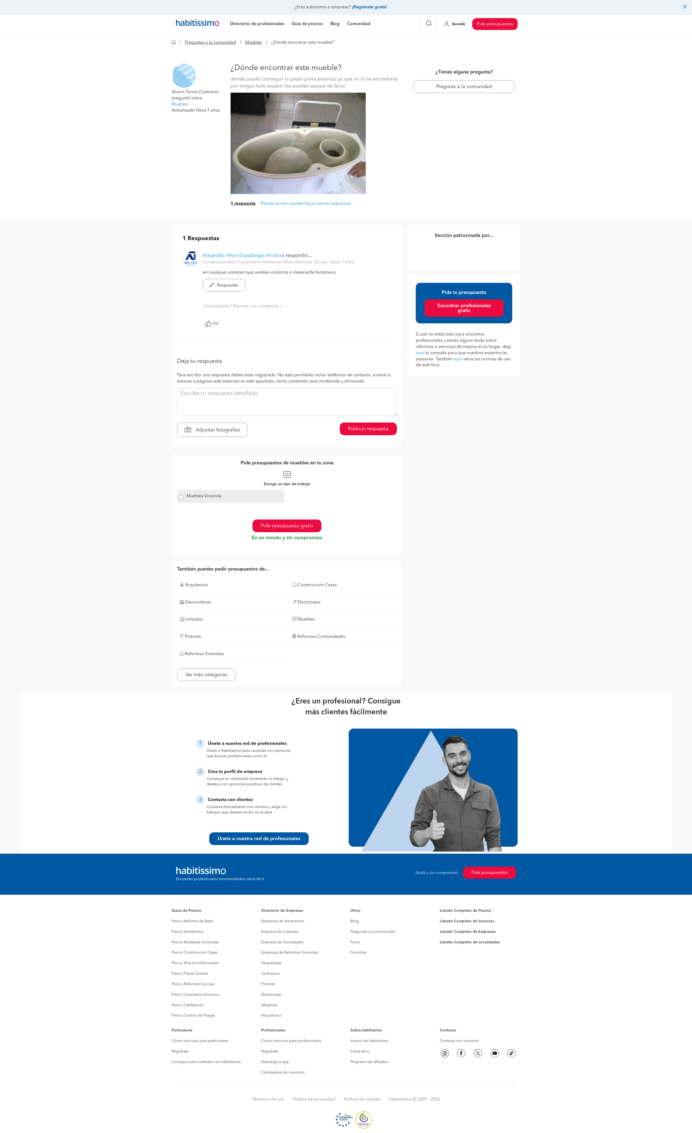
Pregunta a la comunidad (464, 86)
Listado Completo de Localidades (470, 942)
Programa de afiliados (369, 1062)
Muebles (253, 43)
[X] (478, 1053)
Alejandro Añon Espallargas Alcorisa (243, 255)
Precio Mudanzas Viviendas (195, 942)
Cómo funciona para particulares (200, 1041)
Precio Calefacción (188, 1005)
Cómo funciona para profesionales (291, 1041)
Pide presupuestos (495, 24)
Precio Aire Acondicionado (195, 963)
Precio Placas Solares (190, 974)
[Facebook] (461, 1053)
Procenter (358, 952)
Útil (216, 324)
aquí (420, 353)
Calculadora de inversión (283, 1072)
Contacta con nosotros (459, 1041)
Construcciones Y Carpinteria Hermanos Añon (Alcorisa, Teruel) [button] (265, 262)
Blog (354, 921)
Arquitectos (271, 1015)
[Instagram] (445, 1053)
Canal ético (360, 1051)
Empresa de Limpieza (279, 932)
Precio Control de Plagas (193, 1015)
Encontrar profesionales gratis (464, 308)
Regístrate (180, 1051)
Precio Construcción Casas (194, 952)
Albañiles (269, 1005)
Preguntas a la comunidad (210, 43)
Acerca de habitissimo (369, 1041)
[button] (184, 75)
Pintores (268, 984)
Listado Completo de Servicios (467, 921)
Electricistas (271, 995)
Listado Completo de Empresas (467, 932)
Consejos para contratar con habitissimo (206, 1062)
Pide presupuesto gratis (287, 526)
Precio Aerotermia (187, 932)
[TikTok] (511, 1053)
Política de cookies (362, 1099)
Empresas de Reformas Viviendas (289, 952)
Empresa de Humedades (282, 942)
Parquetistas (271, 963)
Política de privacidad (314, 1099)
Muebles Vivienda (204, 496)
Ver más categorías (206, 674)
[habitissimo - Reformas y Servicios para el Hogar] (197, 24)
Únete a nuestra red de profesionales (259, 838)
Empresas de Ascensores (282, 921)
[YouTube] (495, 1053)
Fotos (355, 942)
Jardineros (270, 974)
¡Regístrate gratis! (369, 7)
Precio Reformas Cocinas (193, 984)
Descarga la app (275, 1062)
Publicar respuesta (368, 429)
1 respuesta (243, 204)
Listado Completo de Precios (465, 911)
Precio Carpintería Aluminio (196, 995)
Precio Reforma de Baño (193, 921)
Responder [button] (227, 285)
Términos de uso (268, 1099)
